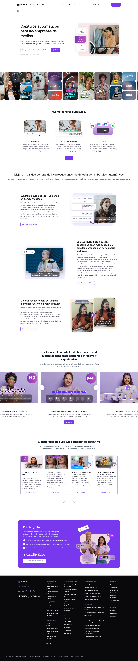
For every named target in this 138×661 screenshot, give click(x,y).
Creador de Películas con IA (92, 596)
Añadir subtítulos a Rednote (52, 614)
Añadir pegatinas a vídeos (52, 632)
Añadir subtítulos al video (52, 587)
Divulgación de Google (76, 656)
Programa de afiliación (114, 591)
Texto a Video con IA (90, 587)
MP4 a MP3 (67, 619)
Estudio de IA (34, 5)
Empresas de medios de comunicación (91, 632)
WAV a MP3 (67, 630)
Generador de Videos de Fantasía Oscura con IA (94, 622)
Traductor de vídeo (54, 472)
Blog (111, 585)
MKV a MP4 (67, 633)
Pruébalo (69, 158)
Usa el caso (55, 5)
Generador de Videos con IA (92, 585)
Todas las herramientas (91, 599)
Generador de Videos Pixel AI (93, 618)
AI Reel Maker (88, 615)
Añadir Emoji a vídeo (50, 624)
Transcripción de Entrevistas (92, 636)
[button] (116, 5)
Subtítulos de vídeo (36, 11)
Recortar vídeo (50, 647)
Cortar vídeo (50, 641)
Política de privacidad (49, 656)
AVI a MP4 (67, 627)
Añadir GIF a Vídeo (52, 628)
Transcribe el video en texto (52, 592)
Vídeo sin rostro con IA (91, 590)
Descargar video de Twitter (70, 605)
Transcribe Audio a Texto (81, 472)
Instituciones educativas (91, 628)
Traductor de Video (52, 610)
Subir (56, 50)
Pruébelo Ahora (30, 492)
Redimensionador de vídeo (51, 637)
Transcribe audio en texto (51, 597)
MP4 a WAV (67, 622)
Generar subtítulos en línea (35, 561)
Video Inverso (50, 644)
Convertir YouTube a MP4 (70, 595)
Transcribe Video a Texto (106, 472)
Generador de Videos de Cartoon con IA (94, 608)
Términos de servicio (36, 656)
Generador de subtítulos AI (50, 602)
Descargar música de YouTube (70, 590)
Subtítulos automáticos (29, 224)
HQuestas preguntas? (113, 596)
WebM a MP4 (68, 625)
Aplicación (72, 5)
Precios (64, 5)
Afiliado (80, 5)
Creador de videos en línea (92, 593)
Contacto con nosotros (114, 601)
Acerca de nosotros (113, 617)
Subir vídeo (69, 422)
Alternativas (114, 587)
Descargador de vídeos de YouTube (71, 586)
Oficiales (44, 5)
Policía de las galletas (62, 656)
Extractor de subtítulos (50, 607)
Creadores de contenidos (92, 625)
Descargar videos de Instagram (70, 609)
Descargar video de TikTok (70, 600)
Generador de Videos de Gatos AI (94, 612)
